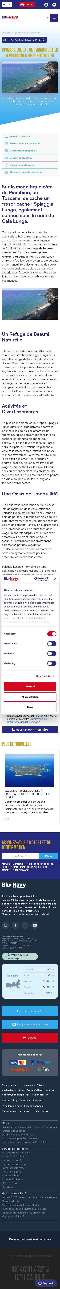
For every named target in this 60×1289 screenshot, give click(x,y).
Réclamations (26, 1111)
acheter (28, 4)
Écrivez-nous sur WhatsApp (25, 143)
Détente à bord (10, 1183)
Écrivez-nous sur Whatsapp (18, 956)
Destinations (9, 1089)
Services (37, 1100)
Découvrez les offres (21, 157)
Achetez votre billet (20, 136)
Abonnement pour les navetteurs (20, 1138)
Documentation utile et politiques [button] (30, 1239)
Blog (14, 33)
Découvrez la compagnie (23, 150)
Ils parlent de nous (12, 1105)
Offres (40, 1085)
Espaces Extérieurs (12, 1179)
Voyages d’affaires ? (13, 1216)
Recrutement (9, 1111)
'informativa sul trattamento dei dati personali (27, 720)
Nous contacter (39, 1094)
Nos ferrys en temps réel (15, 1094)
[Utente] (46, 4)
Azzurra (6, 1100)
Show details (43, 676)
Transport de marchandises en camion (23, 1212)
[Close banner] (55, 579)
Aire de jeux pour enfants (16, 1152)
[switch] (51, 643)
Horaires (49, 1089)
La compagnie (27, 1085)
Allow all (30, 686)
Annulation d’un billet (13, 1156)
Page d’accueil (10, 1085)
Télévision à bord (11, 1171)
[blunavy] (10, 16)
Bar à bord (8, 1186)
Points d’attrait (34, 1089)
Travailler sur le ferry (13, 1167)
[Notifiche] (54, 4)
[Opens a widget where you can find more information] (46, 1283)
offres (6, 5)
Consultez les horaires (22, 165)
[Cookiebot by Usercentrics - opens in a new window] (35, 579)
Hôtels (20, 1089)
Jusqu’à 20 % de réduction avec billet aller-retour (29, 1126)
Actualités (25, 1100)
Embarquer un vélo (12, 1160)
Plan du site (42, 1111)
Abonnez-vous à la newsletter (26, 172)
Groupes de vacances (14, 1130)
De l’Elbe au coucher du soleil (18, 1134)
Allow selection (30, 697)
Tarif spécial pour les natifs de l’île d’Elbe (24, 1142)
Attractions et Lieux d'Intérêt (29, 33)
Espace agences (33, 1105)
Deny (30, 707)
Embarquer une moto (14, 1164)
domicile (6, 33)
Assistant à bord (11, 1175)
